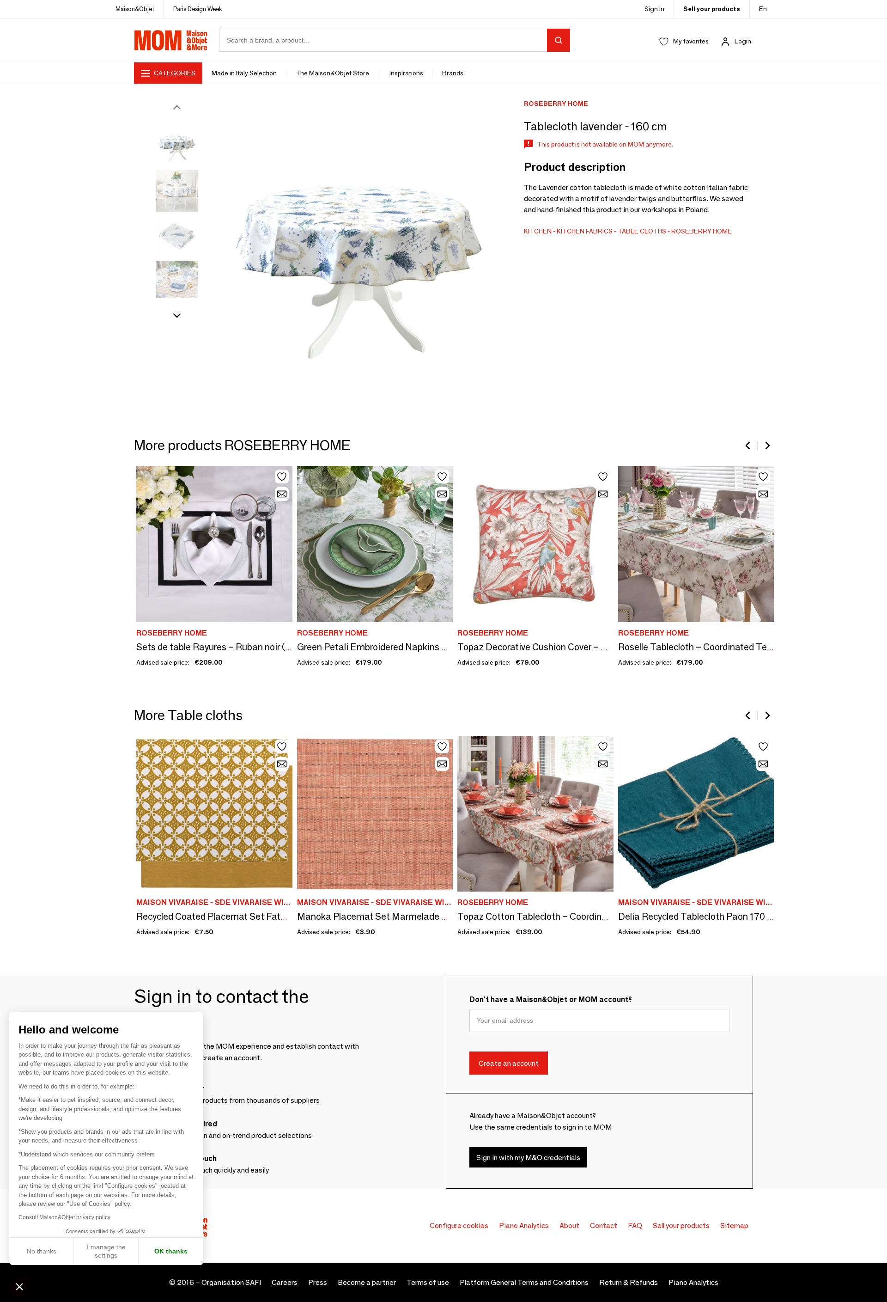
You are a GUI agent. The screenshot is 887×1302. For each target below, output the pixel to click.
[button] (19, 1286)
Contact (603, 1225)
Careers (285, 1282)
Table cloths (642, 231)
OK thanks (171, 1251)
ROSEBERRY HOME (701, 231)
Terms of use (428, 1282)
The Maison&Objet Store (333, 73)
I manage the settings (106, 1251)
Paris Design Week (197, 8)
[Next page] (767, 445)
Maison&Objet (134, 8)
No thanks (41, 1251)
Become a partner (367, 1282)
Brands (452, 73)
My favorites (691, 41)
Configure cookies (459, 1225)
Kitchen (538, 231)
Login (743, 41)
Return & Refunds (628, 1282)
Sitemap (734, 1225)
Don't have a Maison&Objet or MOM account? (550, 999)
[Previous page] (748, 445)
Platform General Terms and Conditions (524, 1282)
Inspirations (406, 73)
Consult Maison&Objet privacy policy (64, 1217)
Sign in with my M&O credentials (528, 1157)
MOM (171, 40)
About (569, 1225)
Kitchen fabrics (585, 231)
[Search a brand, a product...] (558, 40)
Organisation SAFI (231, 1282)
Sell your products (711, 9)
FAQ (635, 1225)
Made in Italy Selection (244, 73)
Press (317, 1282)
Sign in (654, 9)
